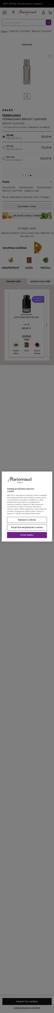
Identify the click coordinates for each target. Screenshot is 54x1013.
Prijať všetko (27, 535)
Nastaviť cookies (27, 520)
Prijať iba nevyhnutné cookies (27, 527)
